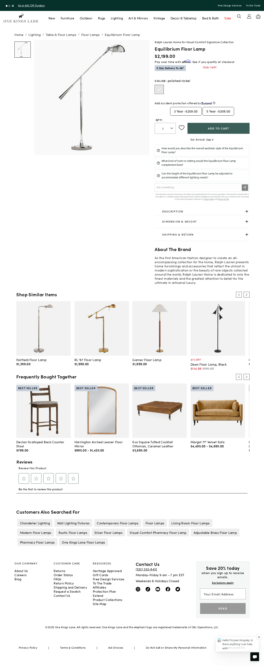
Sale (227, 18)
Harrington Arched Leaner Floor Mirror (98, 444)
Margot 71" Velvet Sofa (207, 442)
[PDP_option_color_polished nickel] (159, 89)
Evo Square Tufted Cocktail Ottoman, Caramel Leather (152, 444)
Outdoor (86, 18)
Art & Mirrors (138, 18)
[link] (202, 211)
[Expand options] (246, 211)
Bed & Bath (210, 18)
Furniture (67, 18)
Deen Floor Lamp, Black (208, 364)
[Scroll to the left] (239, 294)
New (51, 18)
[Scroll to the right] (246, 294)
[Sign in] (249, 16)
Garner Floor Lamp (146, 359)
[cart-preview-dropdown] (258, 16)
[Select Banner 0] (7, 6)
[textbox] (165, 128)
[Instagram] (139, 589)
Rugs (101, 18)
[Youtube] (159, 589)
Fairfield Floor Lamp (31, 359)
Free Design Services (230, 5)
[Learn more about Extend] (214, 103)
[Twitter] (179, 589)
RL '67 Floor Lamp (87, 359)
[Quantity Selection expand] (172, 128)
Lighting (117, 18)
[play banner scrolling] (13, 6)
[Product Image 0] (22, 49)
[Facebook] (169, 589)
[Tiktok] (149, 589)
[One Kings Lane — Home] (21, 18)
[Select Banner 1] (9, 6)
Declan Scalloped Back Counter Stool (40, 444)
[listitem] (34, 523)
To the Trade (253, 5)
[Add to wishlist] (181, 127)
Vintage (159, 18)
